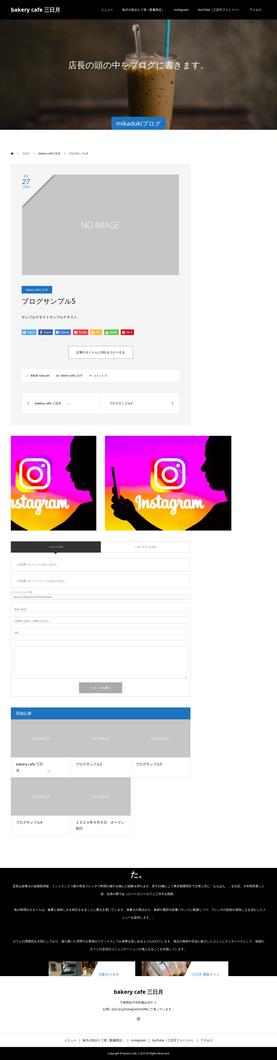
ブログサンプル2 (89, 764)
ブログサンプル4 (29, 822)
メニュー (107, 10)
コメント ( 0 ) (56, 546)
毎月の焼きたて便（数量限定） (143, 10)
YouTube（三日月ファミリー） (219, 10)
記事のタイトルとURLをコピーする (100, 352)
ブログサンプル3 (149, 764)
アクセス (256, 10)
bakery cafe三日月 (37, 290)
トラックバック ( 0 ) (145, 546)
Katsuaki (44, 375)
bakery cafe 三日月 (35, 9)
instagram (181, 10)
